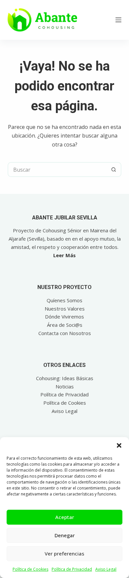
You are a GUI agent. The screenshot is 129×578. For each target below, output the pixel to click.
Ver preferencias (64, 553)
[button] (119, 445)
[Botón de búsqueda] (114, 169)
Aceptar (64, 517)
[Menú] (118, 20)
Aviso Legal (105, 569)
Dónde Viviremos (64, 316)
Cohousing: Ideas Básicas (64, 378)
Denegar (65, 535)
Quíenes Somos (64, 300)
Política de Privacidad (72, 569)
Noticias (65, 386)
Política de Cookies (30, 569)
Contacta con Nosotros (64, 333)
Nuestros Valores (65, 308)
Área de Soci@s (64, 324)
